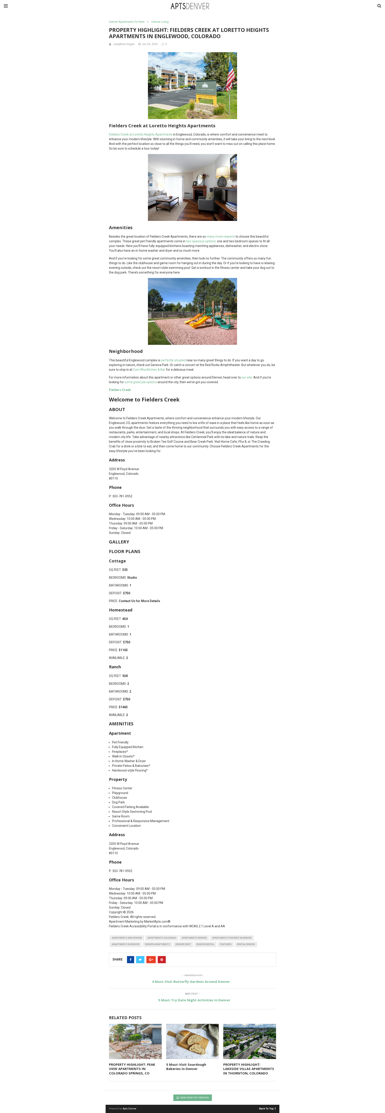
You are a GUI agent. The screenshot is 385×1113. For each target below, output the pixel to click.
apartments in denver (125, 944)
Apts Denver (129, 1108)
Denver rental (205, 944)
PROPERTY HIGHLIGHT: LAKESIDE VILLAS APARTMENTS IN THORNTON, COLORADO (248, 1068)
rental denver (246, 944)
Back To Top (266, 1108)
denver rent (183, 944)
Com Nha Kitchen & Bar (149, 369)
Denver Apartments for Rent (127, 21)
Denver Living (160, 21)
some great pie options (141, 382)
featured (225, 944)
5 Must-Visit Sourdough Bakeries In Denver (186, 1066)
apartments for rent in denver (232, 938)
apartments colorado (161, 938)
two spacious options (201, 241)
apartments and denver (127, 938)
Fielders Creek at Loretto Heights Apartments (140, 134)
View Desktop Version (194, 1097)
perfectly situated (173, 360)
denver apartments (157, 944)
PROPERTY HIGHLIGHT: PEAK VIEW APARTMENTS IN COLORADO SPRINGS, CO (132, 1068)
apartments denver (194, 938)
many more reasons (221, 236)
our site (247, 377)
